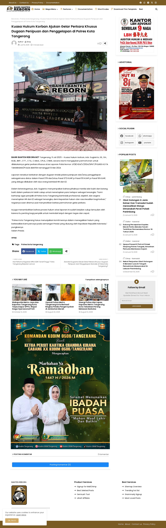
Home (37, 9)
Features (67, 9)
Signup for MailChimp (86, 486)
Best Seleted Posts (85, 490)
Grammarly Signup (133, 494)
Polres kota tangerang (29, 19)
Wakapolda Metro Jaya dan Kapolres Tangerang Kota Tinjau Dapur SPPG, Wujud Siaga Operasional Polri (25, 305)
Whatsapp (56, 251)
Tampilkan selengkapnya (97, 279)
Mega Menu (50, 9)
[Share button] (66, 251)
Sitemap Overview (133, 486)
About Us (13, 2)
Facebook (30, 251)
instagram (129, 143)
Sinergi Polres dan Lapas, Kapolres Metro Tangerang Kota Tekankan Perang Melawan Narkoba (92, 305)
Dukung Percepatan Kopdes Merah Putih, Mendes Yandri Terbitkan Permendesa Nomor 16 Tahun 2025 (138, 228)
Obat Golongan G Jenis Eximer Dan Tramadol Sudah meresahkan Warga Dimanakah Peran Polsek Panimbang (138, 206)
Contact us (24, 2)
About (127, 524)
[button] (156, 9)
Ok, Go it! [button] (12, 520)
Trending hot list (132, 490)
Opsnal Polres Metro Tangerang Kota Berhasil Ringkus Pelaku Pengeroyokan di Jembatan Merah (59, 305)
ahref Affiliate (83, 498)
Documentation (52, 2)
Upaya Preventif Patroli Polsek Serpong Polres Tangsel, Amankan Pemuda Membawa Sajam (138, 246)
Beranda (15, 19)
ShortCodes (103, 9)
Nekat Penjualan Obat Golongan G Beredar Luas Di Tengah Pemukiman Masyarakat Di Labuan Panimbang (138, 265)
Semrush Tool (83, 494)
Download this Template (125, 9)
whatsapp (147, 136)
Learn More (21, 515)
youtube (147, 143)
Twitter (43, 251)
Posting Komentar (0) (60, 464)
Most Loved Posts (132, 498)
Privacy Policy (38, 2)
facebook (129, 136)
